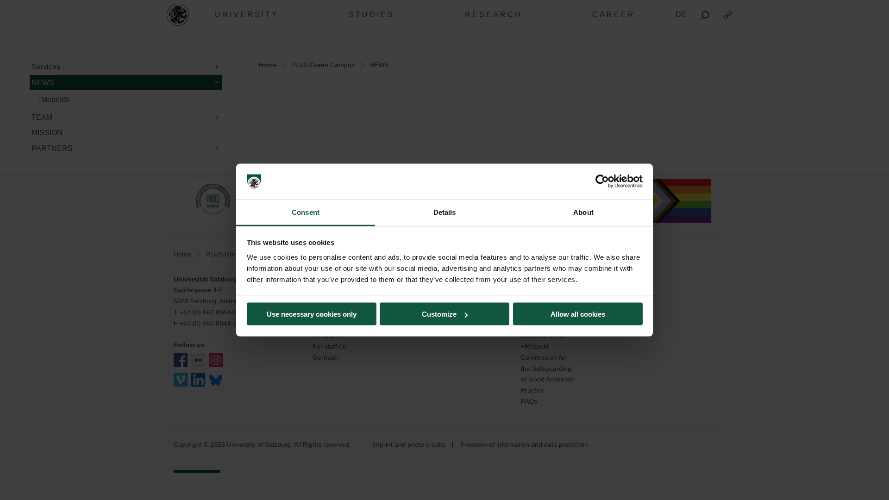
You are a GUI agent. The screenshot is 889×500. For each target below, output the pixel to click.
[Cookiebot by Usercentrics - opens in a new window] (602, 181)
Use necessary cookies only (312, 314)
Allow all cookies (578, 314)
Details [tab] (444, 212)
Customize (439, 314)
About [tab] (583, 212)
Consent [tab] (305, 212)
